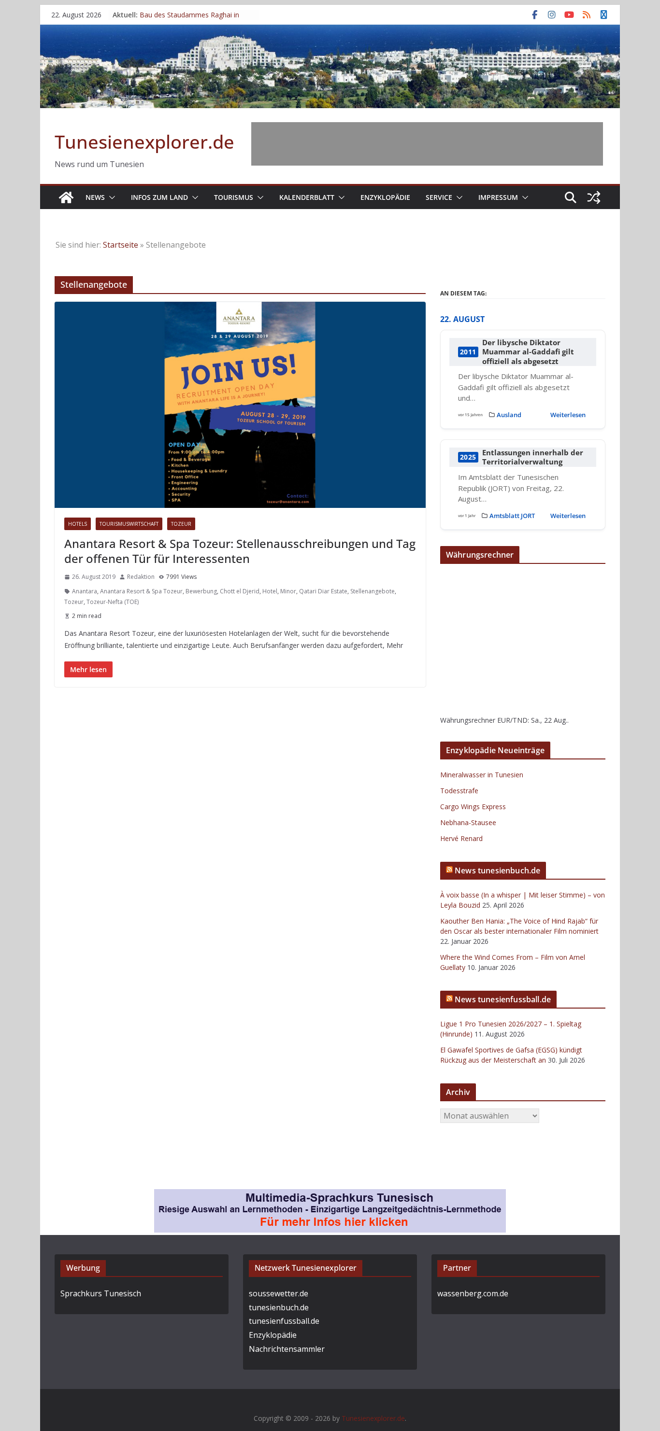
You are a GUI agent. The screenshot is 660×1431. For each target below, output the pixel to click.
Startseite (120, 244)
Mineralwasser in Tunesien (481, 774)
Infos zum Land (159, 197)
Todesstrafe (459, 790)
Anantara (84, 591)
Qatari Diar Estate (323, 591)
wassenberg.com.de (472, 1293)
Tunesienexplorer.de (144, 141)
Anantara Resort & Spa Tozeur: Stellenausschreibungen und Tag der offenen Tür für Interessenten (240, 550)
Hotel (269, 591)
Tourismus (233, 197)
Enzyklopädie (385, 197)
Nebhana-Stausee (468, 822)
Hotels (77, 523)
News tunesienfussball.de (503, 999)
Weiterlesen (568, 414)
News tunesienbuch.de (497, 870)
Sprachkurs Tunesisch (100, 1293)
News (95, 197)
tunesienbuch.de (279, 1307)
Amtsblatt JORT (512, 515)
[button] (110, 197)
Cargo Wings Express (473, 806)
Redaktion (141, 577)
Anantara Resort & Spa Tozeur (141, 591)
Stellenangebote (372, 591)
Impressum (498, 197)
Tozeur (181, 523)
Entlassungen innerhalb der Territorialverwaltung (532, 457)
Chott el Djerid (239, 591)
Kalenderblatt (306, 197)
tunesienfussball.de (284, 1321)
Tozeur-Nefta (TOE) (112, 602)
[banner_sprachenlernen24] (330, 1196)
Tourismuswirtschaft (129, 523)
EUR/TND (512, 720)
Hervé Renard (461, 838)
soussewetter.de (278, 1293)
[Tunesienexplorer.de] (66, 197)
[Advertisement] (427, 144)
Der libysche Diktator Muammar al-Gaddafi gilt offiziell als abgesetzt (528, 352)
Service (439, 197)
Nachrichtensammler (287, 1349)
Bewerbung (201, 591)
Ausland (509, 414)
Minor (288, 591)
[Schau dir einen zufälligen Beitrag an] (593, 197)
